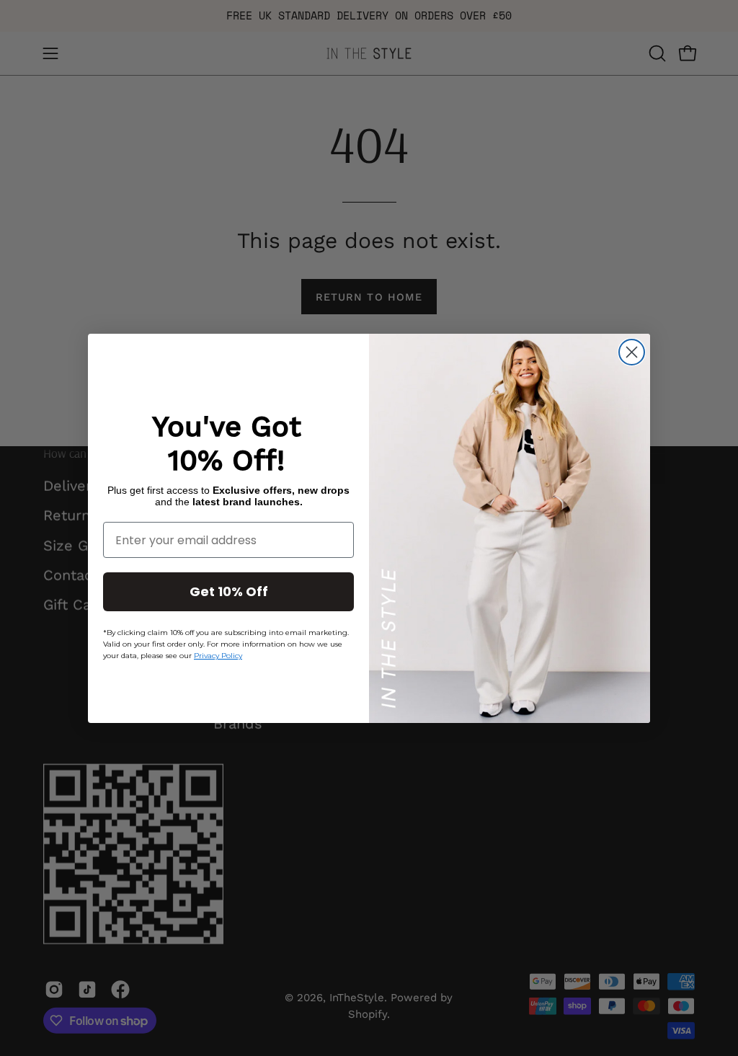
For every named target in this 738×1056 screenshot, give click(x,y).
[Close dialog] (631, 352)
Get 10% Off (229, 591)
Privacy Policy (218, 655)
